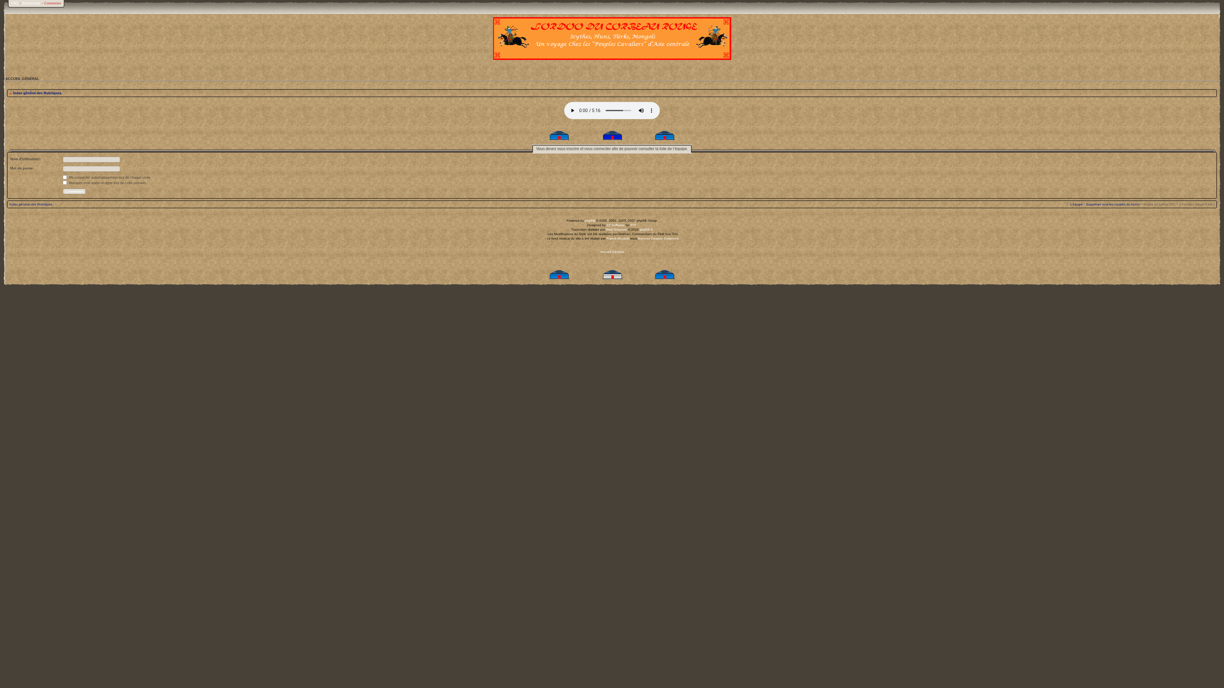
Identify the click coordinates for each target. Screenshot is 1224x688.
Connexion (52, 3)
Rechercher (31, 3)
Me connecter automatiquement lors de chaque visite (109, 177)
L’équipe (1076, 204)
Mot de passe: (22, 168)
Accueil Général (612, 252)
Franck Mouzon (618, 238)
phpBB (590, 220)
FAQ (14, 3)
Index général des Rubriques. (37, 93)
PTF (633, 225)
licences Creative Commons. (659, 238)
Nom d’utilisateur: (25, 159)
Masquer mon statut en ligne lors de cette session (107, 183)
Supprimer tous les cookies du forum (1113, 204)
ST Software (616, 225)
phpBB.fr (646, 229)
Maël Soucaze (616, 229)
